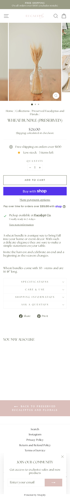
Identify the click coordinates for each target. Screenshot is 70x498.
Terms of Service (35, 450)
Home (9, 111)
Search (35, 429)
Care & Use (35, 290)
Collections (23, 111)
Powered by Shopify (35, 495)
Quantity (35, 161)
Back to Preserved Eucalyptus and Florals (35, 408)
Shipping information (35, 297)
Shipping (21, 133)
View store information (21, 225)
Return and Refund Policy (35, 445)
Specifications (35, 282)
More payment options (35, 199)
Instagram (35, 434)
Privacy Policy (35, 440)
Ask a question (35, 305)
